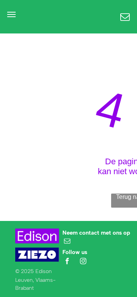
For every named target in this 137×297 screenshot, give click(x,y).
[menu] (11, 14)
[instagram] (83, 262)
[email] (67, 242)
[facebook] (67, 262)
